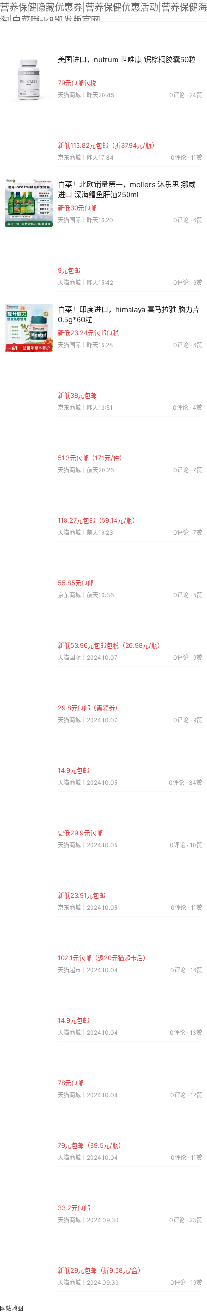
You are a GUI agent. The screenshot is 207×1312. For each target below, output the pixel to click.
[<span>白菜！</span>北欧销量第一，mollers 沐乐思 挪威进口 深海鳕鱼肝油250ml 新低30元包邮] (29, 202)
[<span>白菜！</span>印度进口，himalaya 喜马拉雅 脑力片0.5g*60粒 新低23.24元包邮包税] (29, 327)
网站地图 (11, 1308)
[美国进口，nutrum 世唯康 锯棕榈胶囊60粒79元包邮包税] (29, 77)
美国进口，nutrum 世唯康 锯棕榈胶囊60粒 (127, 59)
